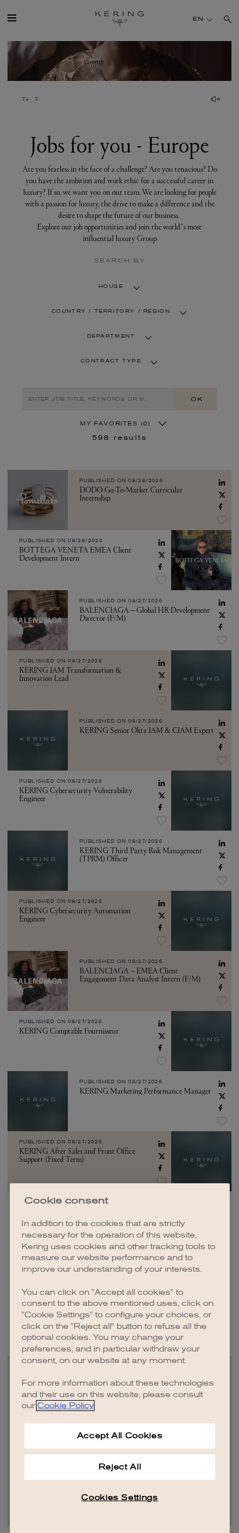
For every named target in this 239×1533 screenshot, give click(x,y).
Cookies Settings (119, 1497)
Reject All (120, 1466)
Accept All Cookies (120, 1435)
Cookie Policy (65, 1405)
